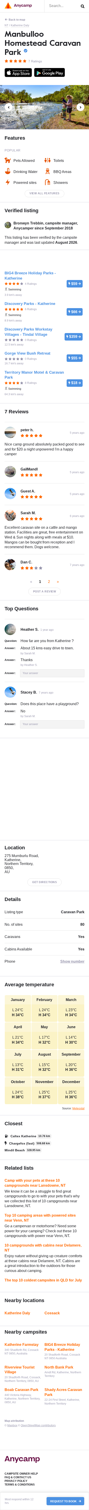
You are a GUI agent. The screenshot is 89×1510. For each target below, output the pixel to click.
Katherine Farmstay (22, 1345)
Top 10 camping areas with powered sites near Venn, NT (40, 1217)
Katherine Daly (20, 25)
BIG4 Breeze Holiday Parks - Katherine (62, 1347)
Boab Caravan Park (21, 1390)
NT (6, 25)
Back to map (17, 19)
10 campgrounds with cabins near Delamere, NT (43, 1247)
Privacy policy (16, 1481)
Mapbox (12, 1425)
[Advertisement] (44, 789)
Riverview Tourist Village (19, 1369)
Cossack (52, 1313)
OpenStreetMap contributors (38, 1425)
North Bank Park (58, 1367)
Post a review (44, 591)
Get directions (44, 882)
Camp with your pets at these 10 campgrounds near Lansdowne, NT (35, 1183)
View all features (44, 193)
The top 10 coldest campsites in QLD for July (43, 1280)
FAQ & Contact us (18, 1477)
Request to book (63, 1501)
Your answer (30, 673)
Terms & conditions (20, 1484)
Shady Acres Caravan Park (63, 1392)
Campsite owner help (21, 1473)
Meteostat (78, 1108)
